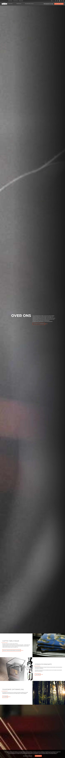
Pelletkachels (18, 3)
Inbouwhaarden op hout (29, 3)
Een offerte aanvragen (59, 3)
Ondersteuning (15, 0)
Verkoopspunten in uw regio (48, 3)
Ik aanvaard (38, 755)
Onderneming (10, 0)
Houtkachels (10, 3)
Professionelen (21, 0)
